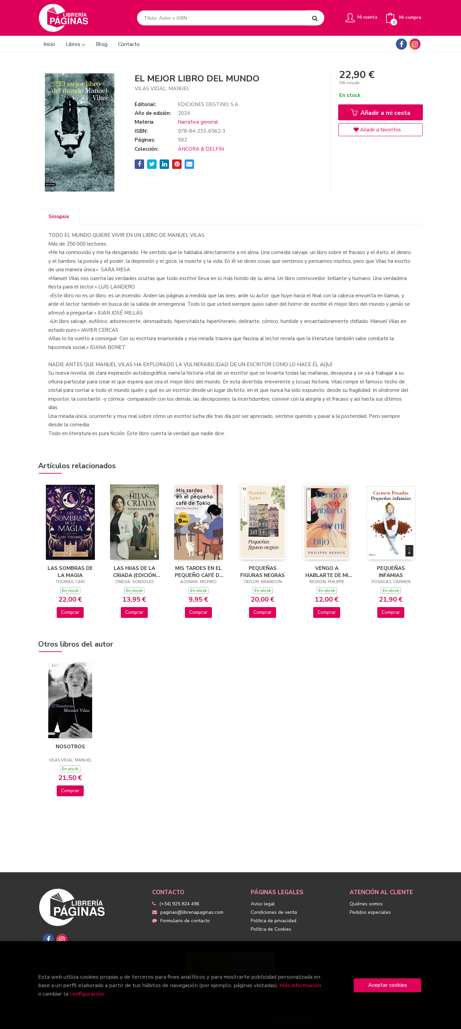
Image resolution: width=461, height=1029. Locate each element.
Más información (300, 985)
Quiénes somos (366, 904)
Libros (74, 44)
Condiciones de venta (274, 912)
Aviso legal (263, 904)
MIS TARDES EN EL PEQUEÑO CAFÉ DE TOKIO (198, 571)
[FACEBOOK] (401, 44)
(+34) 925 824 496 (179, 904)
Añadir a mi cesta (384, 113)
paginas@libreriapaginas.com (191, 912)
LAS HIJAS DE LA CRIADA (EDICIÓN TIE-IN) (134, 571)
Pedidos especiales (370, 912)
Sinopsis (59, 216)
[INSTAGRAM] (415, 44)
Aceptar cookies (387, 985)
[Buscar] (314, 18)
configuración (87, 994)
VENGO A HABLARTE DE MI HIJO (326, 571)
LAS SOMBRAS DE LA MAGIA (70, 571)
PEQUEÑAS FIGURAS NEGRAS (262, 571)
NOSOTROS (70, 746)
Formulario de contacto (185, 921)
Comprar (70, 612)
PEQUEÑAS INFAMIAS (391, 571)
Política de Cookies (271, 929)
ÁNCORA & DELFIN (201, 149)
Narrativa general (198, 122)
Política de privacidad (273, 921)
